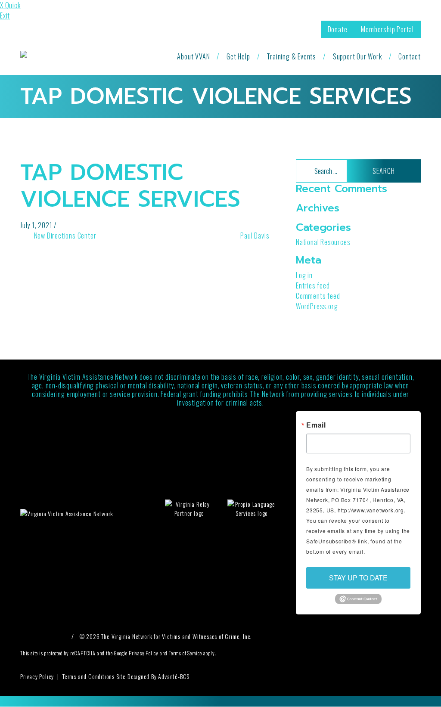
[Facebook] (28, 636)
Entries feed (313, 285)
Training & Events (291, 56)
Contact (409, 56)
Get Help (238, 56)
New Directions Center (64, 235)
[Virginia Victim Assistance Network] (83, 56)
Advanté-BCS (173, 676)
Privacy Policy (37, 676)
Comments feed (318, 296)
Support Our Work (357, 56)
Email (316, 425)
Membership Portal (387, 29)
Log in (304, 275)
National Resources (323, 242)
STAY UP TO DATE (358, 578)
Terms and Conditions (88, 676)
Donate (338, 29)
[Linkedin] (59, 636)
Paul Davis (255, 235)
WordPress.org (317, 306)
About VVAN (193, 56)
